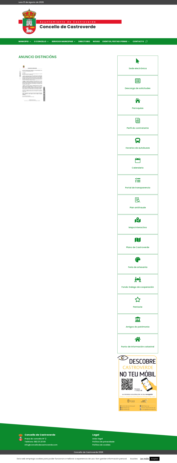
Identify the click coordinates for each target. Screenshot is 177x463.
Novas (96, 42)
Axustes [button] (134, 458)
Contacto (138, 42)
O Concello (40, 42)
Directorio (84, 42)
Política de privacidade (103, 441)
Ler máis (144, 458)
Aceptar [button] (154, 459)
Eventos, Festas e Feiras (114, 42)
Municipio (24, 42)
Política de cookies (101, 445)
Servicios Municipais (62, 42)
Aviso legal (97, 438)
